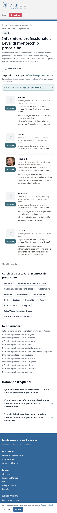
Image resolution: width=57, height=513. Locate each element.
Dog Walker (22, 294)
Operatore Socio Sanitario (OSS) (31, 283)
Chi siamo (6, 474)
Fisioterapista (44, 289)
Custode (16, 300)
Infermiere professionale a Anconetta (18, 358)
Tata (42, 300)
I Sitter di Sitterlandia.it (12, 455)
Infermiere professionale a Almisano (18, 341)
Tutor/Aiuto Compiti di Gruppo (18, 311)
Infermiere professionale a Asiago (17, 372)
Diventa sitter (8, 459)
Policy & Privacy (9, 485)
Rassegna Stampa (10, 478)
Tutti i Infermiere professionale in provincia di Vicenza (26, 331)
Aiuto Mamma (10, 305)
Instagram (16, 444)
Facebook (6, 444)
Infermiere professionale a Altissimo (18, 355)
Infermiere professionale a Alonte (17, 344)
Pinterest (27, 444)
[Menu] (26, 15)
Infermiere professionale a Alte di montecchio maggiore (27, 351)
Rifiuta (7, 509)
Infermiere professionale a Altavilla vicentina (22, 348)
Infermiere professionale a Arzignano (19, 368)
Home (4, 25)
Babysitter (30, 300)
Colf (6, 300)
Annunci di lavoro (10, 463)
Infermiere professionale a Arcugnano (19, 361)
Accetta (18, 509)
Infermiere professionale (21, 25)
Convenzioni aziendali (12, 500)
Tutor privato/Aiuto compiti (17, 316)
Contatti (5, 489)
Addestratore (39, 294)
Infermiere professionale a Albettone (18, 337)
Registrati (15, 15)
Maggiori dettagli (46, 505)
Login (4, 15)
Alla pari (26, 305)
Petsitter (8, 294)
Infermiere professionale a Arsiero (17, 365)
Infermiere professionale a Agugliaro (18, 334)
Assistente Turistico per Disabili (18, 289)
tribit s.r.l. (32, 440)
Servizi (5, 481)
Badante (8, 283)
